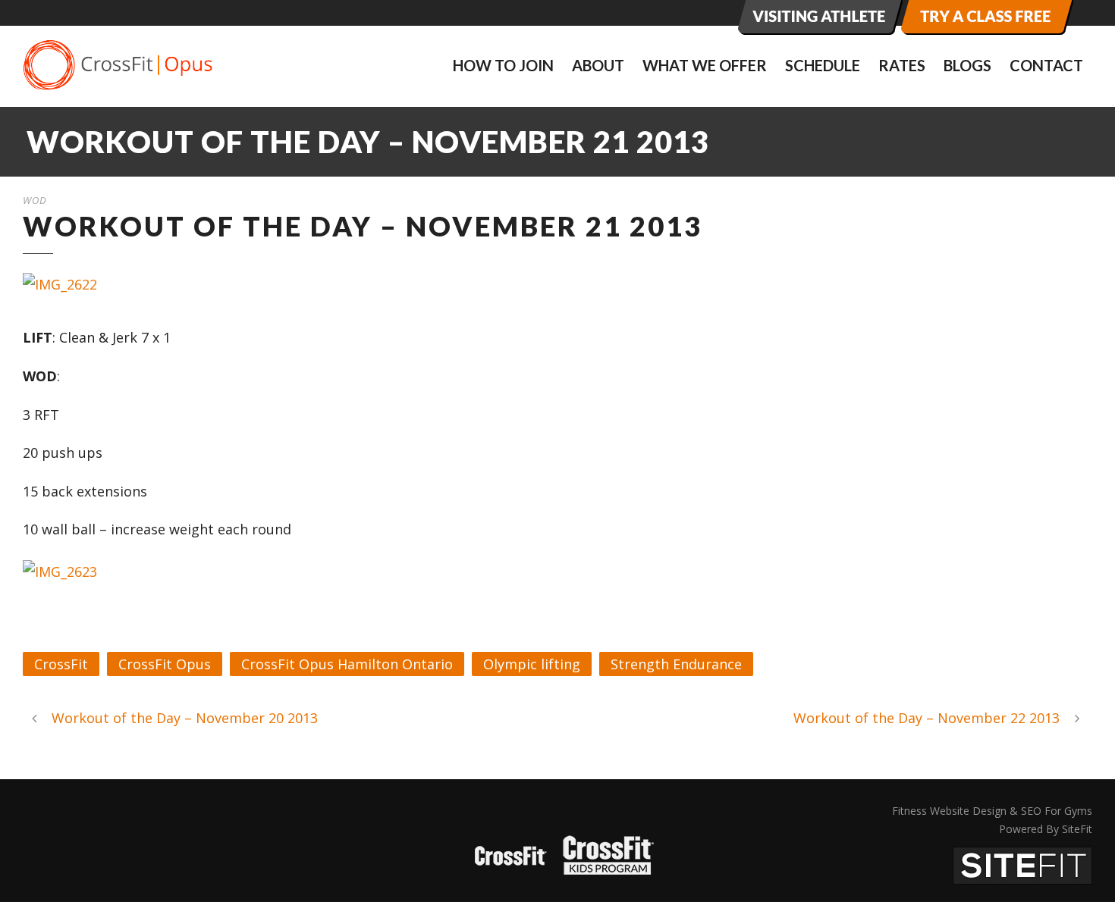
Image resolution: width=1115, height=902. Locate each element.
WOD (35, 200)
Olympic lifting (531, 664)
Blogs (967, 65)
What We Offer (704, 65)
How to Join (503, 65)
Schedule (822, 65)
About (598, 65)
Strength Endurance (676, 664)
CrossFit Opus (164, 664)
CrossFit (61, 664)
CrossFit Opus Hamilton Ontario (347, 664)
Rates (901, 65)
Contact (1046, 65)
